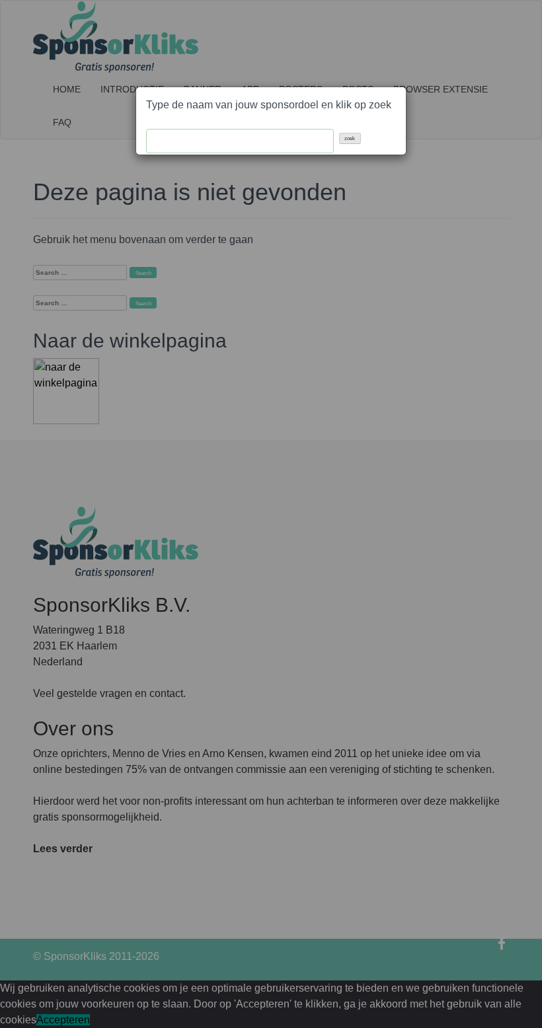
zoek (349, 138)
